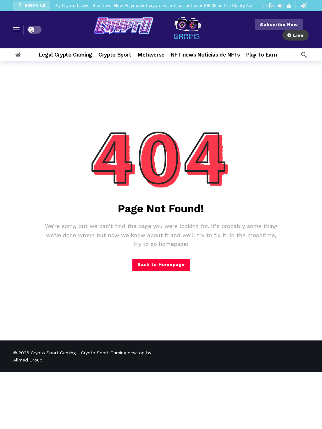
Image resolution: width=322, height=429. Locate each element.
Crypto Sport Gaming (53, 352)
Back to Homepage (161, 264)
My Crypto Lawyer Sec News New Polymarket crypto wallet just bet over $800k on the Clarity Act (154, 5)
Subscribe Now (279, 24)
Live (298, 35)
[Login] (304, 5)
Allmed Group (27, 359)
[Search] (304, 54)
